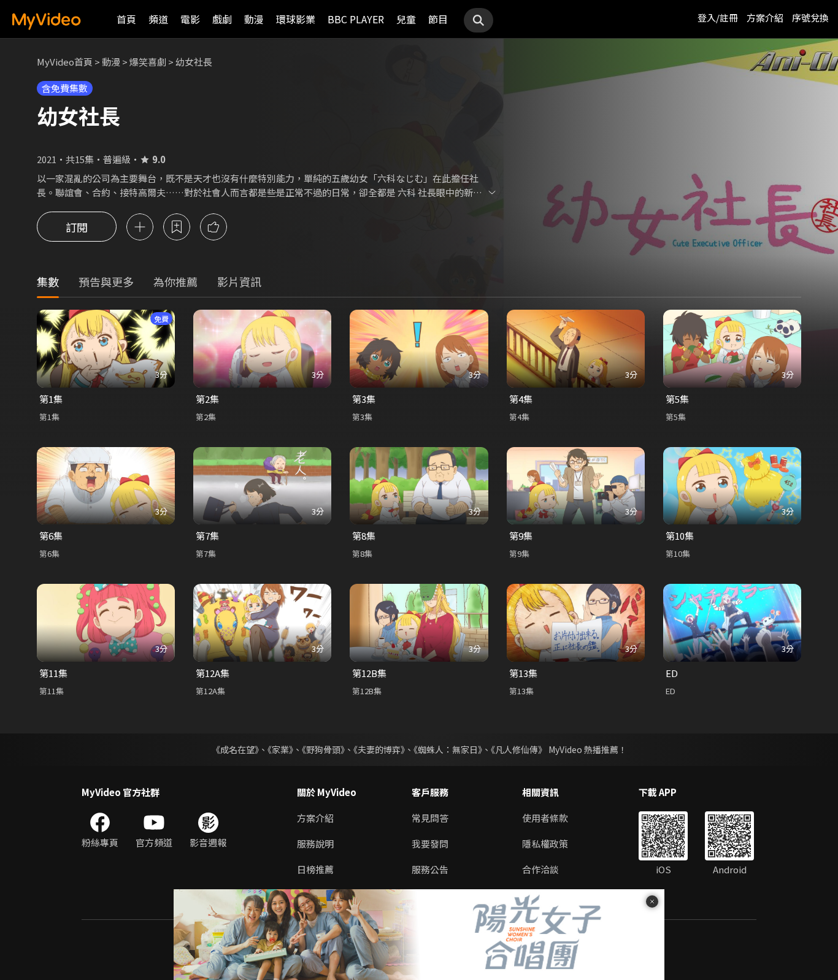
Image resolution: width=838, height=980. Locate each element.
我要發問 (430, 843)
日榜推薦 (315, 869)
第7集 (207, 535)
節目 (438, 19)
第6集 (51, 535)
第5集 (677, 398)
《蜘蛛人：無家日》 (447, 749)
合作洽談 (540, 869)
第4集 (520, 398)
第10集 (680, 535)
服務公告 (430, 869)
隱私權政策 (545, 843)
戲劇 (222, 19)
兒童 (406, 19)
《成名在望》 (235, 749)
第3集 (363, 398)
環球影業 (295, 19)
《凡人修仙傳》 (519, 749)
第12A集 (212, 673)
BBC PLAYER (356, 19)
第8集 (363, 535)
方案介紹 (765, 17)
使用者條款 (545, 817)
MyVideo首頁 (65, 61)
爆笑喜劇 (147, 61)
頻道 (158, 19)
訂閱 (77, 227)
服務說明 (315, 843)
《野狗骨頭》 (323, 749)
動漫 (254, 19)
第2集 (207, 398)
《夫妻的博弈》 (379, 749)
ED (672, 673)
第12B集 (369, 673)
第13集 (523, 673)
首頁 (126, 19)
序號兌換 (810, 17)
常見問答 (430, 817)
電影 (190, 19)
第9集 (520, 535)
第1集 (51, 398)
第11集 (53, 673)
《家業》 (280, 749)
